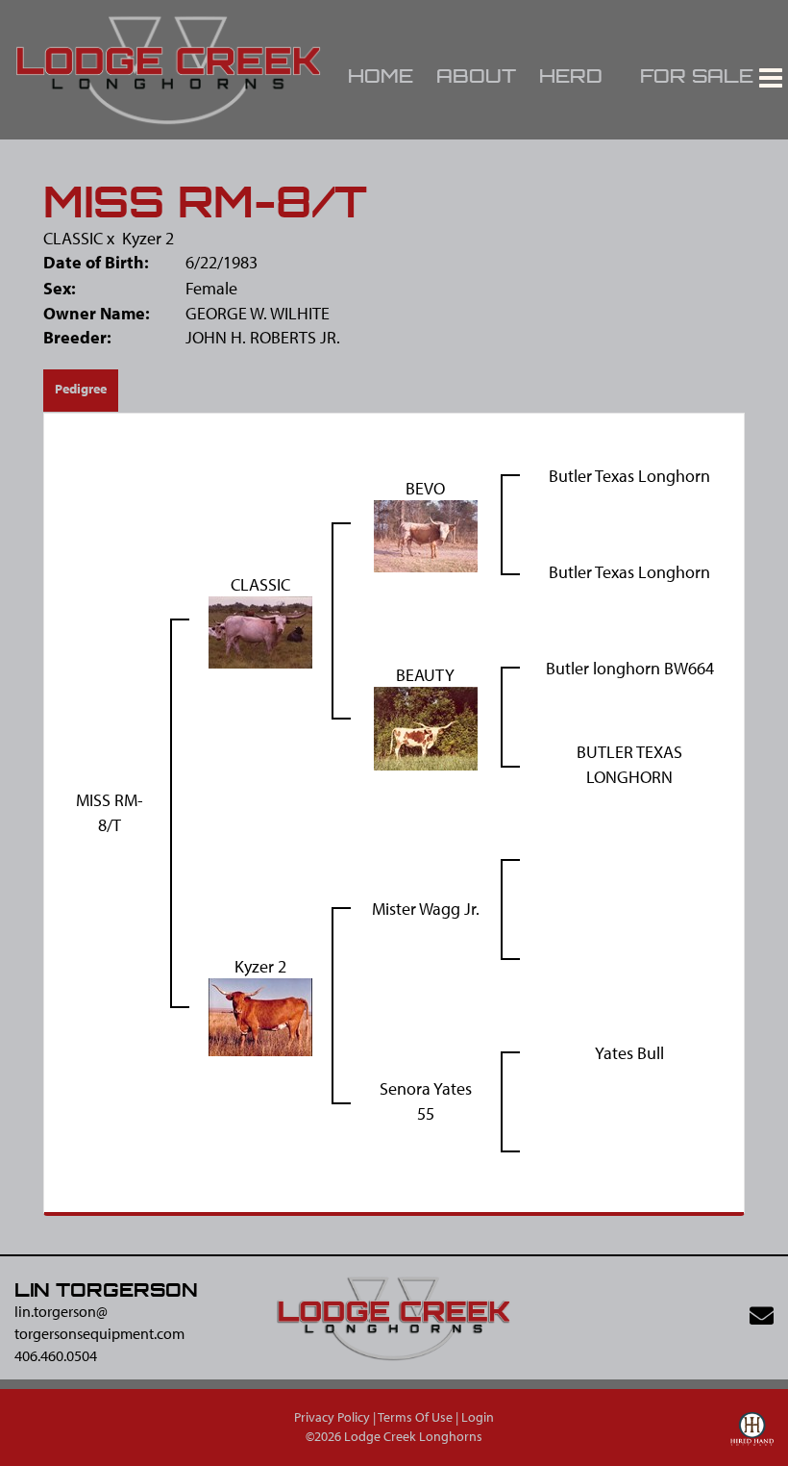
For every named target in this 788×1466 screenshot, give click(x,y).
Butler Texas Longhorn (629, 476)
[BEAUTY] (426, 727)
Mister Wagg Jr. (426, 908)
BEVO (425, 488)
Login (477, 1417)
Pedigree (81, 388)
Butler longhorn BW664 (630, 668)
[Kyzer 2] (260, 1015)
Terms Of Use (415, 1417)
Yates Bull (629, 1053)
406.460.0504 (55, 1355)
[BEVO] (426, 534)
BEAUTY (425, 675)
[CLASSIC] (260, 630)
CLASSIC (73, 238)
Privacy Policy (332, 1417)
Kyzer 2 (148, 238)
